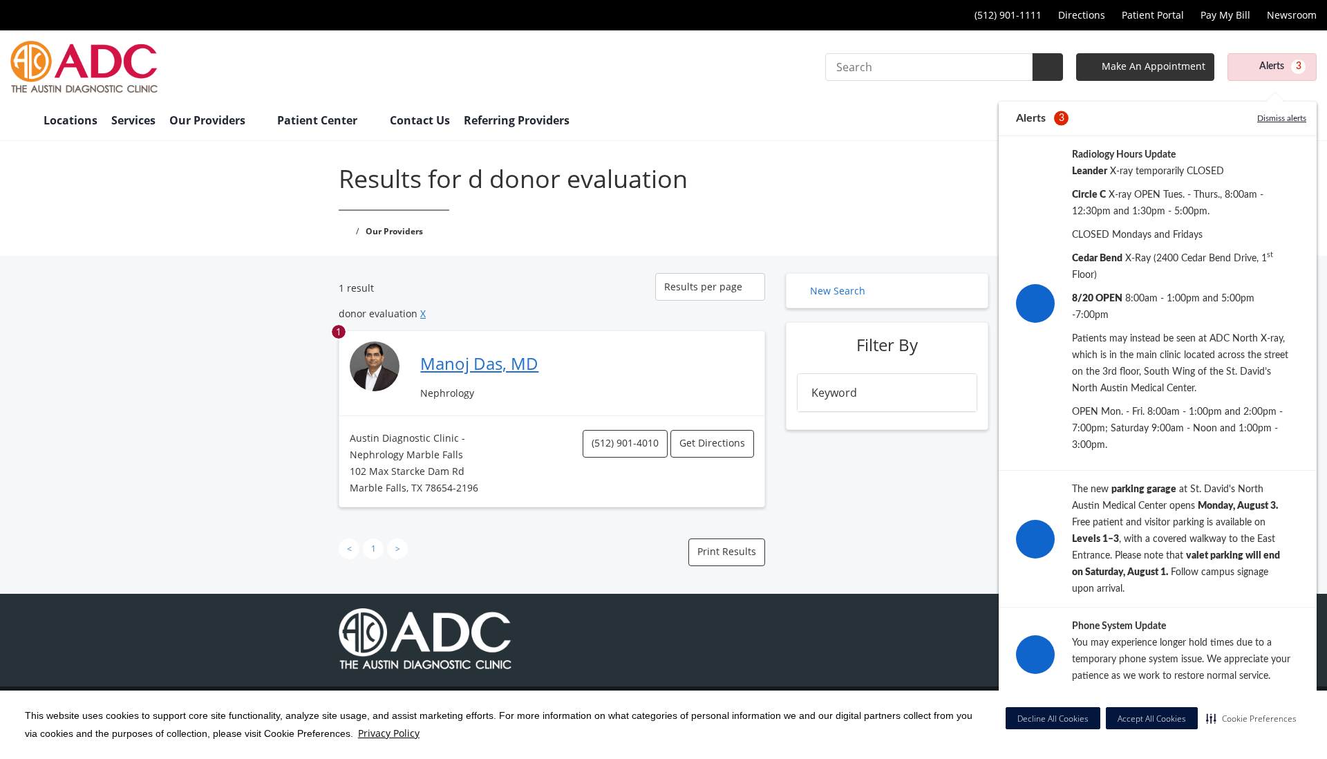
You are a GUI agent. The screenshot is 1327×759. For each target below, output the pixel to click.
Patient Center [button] (318, 120)
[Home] (20, 121)
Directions (1081, 14)
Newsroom (1292, 14)
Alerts (1280, 66)
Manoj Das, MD (479, 363)
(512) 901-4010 (625, 442)
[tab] (887, 392)
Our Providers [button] (208, 120)
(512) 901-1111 (1008, 14)
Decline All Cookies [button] (1053, 718)
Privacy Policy (389, 733)
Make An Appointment (1152, 66)
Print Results (726, 551)
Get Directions (712, 442)
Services (133, 120)
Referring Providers (517, 120)
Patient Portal (1153, 14)
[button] (1251, 718)
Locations (70, 120)
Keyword (834, 392)
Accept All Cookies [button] (1152, 718)
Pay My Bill (1225, 14)
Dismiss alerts (1281, 118)
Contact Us (420, 120)
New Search (837, 290)
